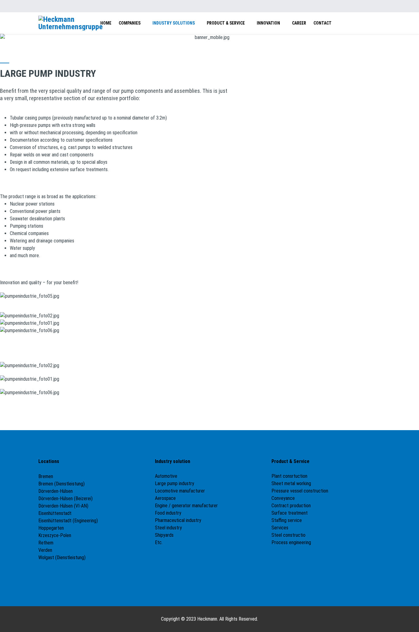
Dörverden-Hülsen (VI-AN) (63, 506)
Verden (45, 550)
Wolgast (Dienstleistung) (62, 557)
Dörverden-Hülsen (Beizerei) (65, 498)
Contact (322, 23)
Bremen (46, 476)
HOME (105, 23)
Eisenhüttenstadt (54, 513)
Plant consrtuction (289, 476)
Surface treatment (289, 513)
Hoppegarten (51, 528)
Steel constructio (288, 535)
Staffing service (286, 520)
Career (299, 23)
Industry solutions (173, 23)
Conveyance (283, 498)
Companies (129, 23)
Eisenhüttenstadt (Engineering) (68, 521)
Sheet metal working (291, 483)
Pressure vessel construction (299, 491)
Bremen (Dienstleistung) (61, 484)
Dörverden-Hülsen (55, 491)
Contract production (291, 505)
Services (279, 528)
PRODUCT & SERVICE (226, 23)
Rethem (45, 543)
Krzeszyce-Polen (54, 535)
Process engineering (291, 542)
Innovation (268, 23)
